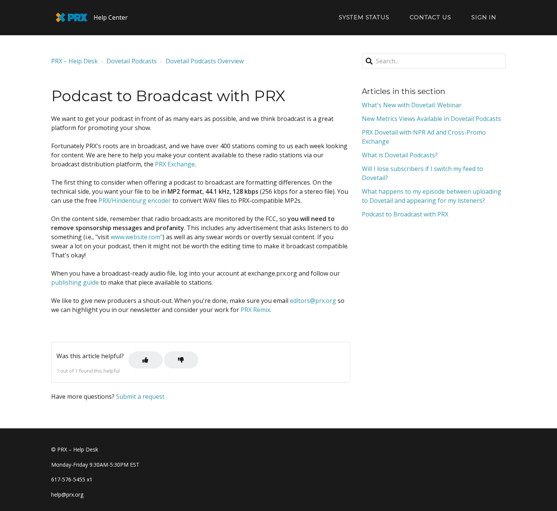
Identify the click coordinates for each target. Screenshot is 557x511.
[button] (145, 359)
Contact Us (430, 17)
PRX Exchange (175, 164)
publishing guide (75, 282)
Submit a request (140, 396)
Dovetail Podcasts (131, 61)
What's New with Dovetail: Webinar (412, 105)
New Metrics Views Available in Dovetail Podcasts (431, 118)
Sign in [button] (483, 17)
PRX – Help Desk (74, 61)
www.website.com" (137, 237)
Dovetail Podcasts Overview (205, 61)
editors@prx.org (313, 300)
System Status (364, 17)
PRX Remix (255, 310)
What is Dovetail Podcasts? (400, 155)
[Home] (71, 17)
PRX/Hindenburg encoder (135, 200)
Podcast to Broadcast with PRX (405, 214)
